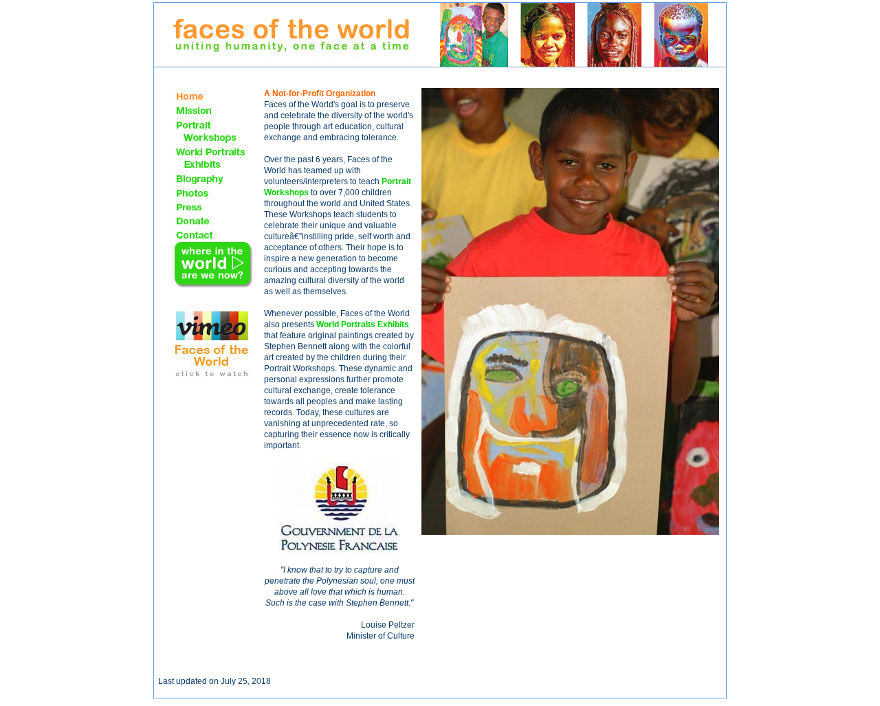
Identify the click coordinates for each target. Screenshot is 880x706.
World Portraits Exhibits (362, 324)
